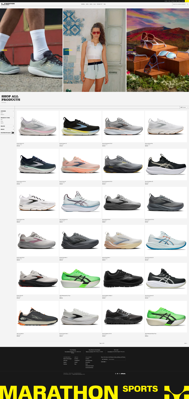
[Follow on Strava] (123, 374)
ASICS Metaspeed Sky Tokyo (65, 295)
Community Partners (89, 367)
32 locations (110, 351)
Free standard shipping (69, 351)
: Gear (130, 50)
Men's (2, 112)
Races (87, 364)
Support (64, 362)
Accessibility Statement (77, 373)
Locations (87, 358)
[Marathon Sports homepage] (8, 4)
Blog (75, 364)
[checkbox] (12, 133)
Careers (76, 362)
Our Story (76, 358)
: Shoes (4, 50)
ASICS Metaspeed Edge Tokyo (150, 333)
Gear (1, 119)
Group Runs (88, 362)
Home (2, 7)
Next (185, 343)
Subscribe (103, 361)
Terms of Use (71, 373)
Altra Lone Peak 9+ (20, 333)
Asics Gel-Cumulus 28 (149, 257)
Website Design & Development (77, 374)
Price (2, 129)
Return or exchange (89, 351)
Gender (3, 111)
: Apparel (68, 50)
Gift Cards (65, 360)
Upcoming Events (89, 360)
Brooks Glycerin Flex (149, 143)
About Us (76, 357)
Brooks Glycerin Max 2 (64, 333)
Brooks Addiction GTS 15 (107, 333)
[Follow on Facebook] (117, 373)
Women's (2, 114)
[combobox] (180, 4)
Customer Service (66, 357)
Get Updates (104, 359)
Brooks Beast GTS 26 (106, 219)
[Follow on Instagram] (116, 373)
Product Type (5, 117)
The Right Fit (77, 360)
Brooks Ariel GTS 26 (20, 257)
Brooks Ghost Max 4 (63, 257)
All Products (5, 7)
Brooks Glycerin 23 (20, 143)
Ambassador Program (90, 365)
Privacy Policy (65, 373)
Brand (3, 126)
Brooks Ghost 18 (63, 181)
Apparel (2, 122)
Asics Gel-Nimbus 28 (149, 181)
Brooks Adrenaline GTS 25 (107, 143)
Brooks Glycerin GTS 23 (21, 181)
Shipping (65, 364)
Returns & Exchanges (67, 358)
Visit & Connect (89, 357)
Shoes (2, 121)
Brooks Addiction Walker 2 (107, 295)
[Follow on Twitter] (119, 373)
